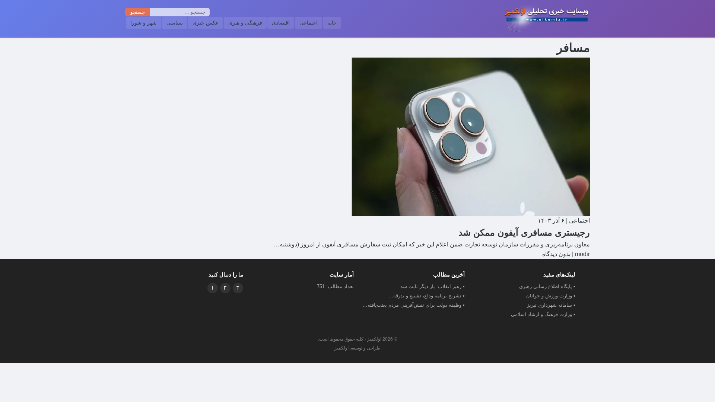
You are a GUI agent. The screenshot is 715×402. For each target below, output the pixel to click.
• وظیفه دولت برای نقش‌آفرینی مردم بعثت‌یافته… (414, 305)
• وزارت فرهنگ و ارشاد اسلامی (543, 314)
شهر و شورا (143, 23)
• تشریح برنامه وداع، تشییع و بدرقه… (426, 296)
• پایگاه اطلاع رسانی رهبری (547, 286)
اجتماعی (308, 23)
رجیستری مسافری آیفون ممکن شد (524, 232)
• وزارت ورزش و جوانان (550, 296)
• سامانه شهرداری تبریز (551, 305)
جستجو (137, 12)
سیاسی (174, 23)
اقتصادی (281, 23)
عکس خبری (206, 23)
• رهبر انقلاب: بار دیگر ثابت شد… (430, 286)
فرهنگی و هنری (245, 23)
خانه (332, 23)
